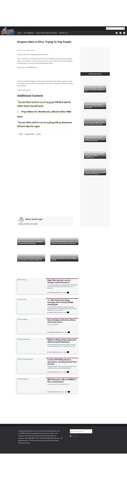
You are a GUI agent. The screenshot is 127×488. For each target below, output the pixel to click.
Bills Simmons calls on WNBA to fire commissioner (61, 380)
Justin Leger (22, 50)
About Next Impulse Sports (46, 33)
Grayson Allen (29, 134)
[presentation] (31, 286)
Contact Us (63, 33)
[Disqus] (47, 156)
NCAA (38, 134)
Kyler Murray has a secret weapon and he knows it (58, 281)
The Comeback (28, 33)
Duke (20, 134)
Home (19, 33)
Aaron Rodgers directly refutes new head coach (61, 321)
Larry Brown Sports (24, 90)
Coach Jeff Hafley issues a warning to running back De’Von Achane (62, 362)
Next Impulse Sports (77, 431)
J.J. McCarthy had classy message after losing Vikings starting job (60, 302)
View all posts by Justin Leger (28, 224)
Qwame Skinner (53, 332)
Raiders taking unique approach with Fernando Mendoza (61, 341)
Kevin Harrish (53, 292)
